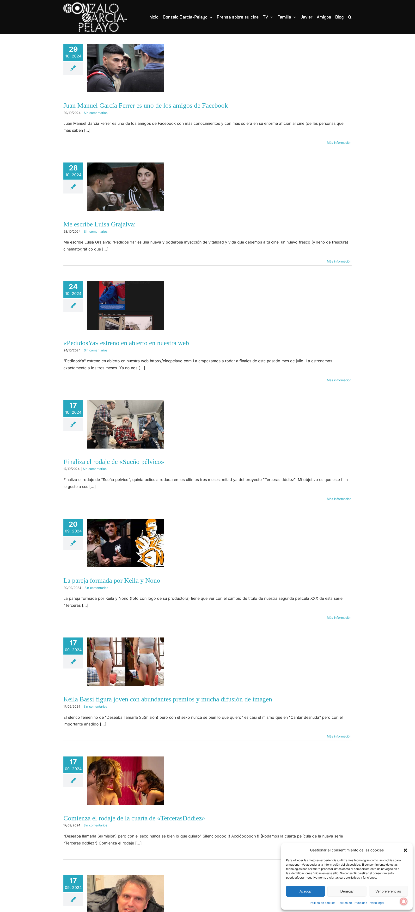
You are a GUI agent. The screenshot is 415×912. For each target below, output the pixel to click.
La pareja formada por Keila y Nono (111, 580)
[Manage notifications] (404, 901)
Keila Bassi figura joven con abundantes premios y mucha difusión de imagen (167, 699)
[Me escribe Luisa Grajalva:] (125, 186)
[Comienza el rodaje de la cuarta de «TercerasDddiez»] (125, 780)
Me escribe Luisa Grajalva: (99, 224)
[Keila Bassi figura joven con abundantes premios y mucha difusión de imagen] (125, 661)
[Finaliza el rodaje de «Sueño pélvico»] (125, 424)
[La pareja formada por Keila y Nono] (125, 543)
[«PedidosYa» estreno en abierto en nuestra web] (125, 305)
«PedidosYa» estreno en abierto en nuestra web (126, 343)
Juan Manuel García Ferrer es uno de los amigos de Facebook (145, 105)
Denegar (347, 891)
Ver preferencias (388, 891)
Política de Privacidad (352, 903)
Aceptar (305, 891)
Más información (339, 142)
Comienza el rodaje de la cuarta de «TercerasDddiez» (134, 818)
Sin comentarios (96, 113)
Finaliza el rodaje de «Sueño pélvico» (113, 461)
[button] (405, 850)
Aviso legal (377, 903)
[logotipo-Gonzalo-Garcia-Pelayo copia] (95, 4)
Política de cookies (322, 903)
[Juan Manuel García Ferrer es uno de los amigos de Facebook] (125, 68)
